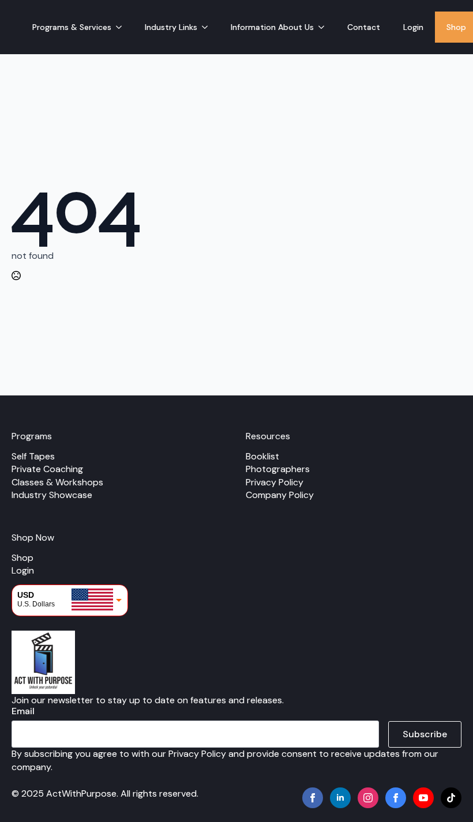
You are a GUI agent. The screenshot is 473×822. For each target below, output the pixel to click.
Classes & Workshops (57, 482)
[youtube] (423, 797)
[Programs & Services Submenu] (122, 27)
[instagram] (368, 797)
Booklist (262, 456)
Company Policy (280, 495)
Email (23, 711)
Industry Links (171, 27)
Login (413, 27)
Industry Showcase (52, 495)
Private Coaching (47, 469)
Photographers (278, 469)
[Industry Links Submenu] (208, 27)
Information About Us (272, 27)
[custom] (395, 797)
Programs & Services (71, 27)
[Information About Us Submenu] (325, 27)
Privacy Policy (274, 482)
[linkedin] (340, 797)
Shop (22, 558)
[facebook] (312, 797)
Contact (363, 27)
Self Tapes (33, 456)
